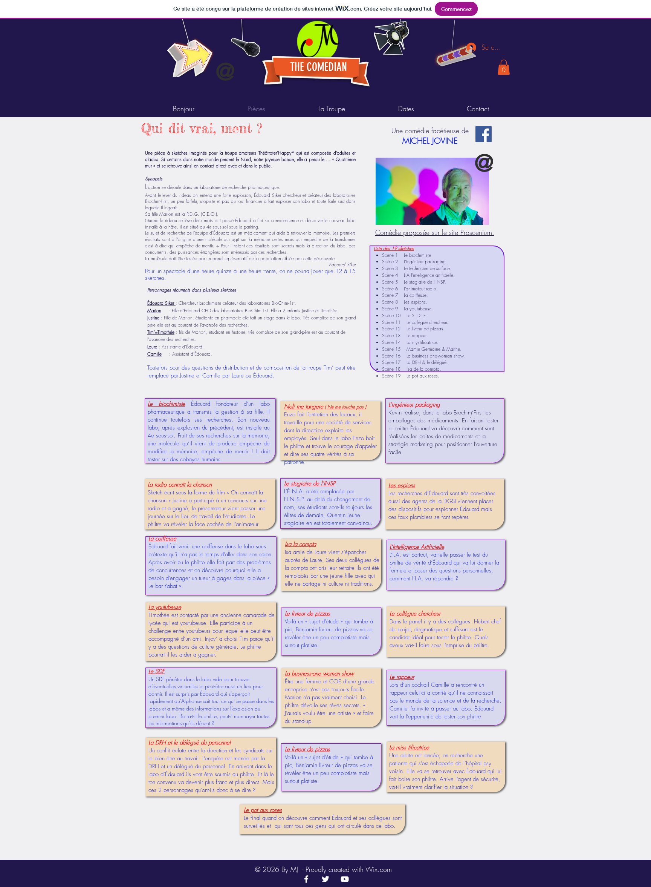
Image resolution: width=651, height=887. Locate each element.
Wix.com (378, 869)
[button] (503, 67)
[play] (458, 25)
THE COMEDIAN (318, 67)
